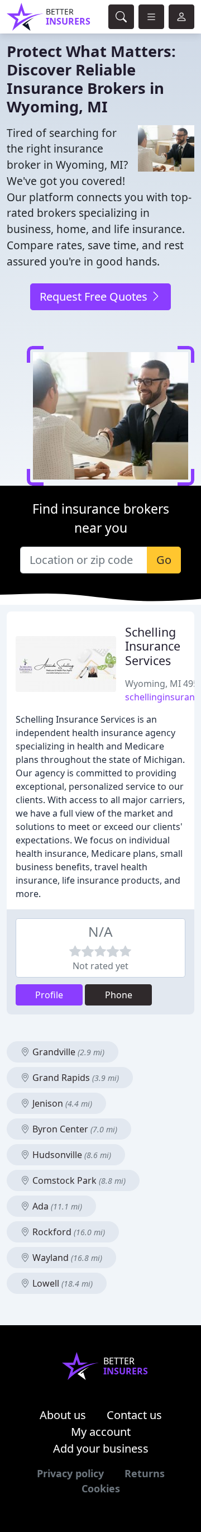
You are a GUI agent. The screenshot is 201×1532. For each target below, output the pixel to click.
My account (101, 1431)
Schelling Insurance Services (152, 646)
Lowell (61, 1283)
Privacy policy (70, 1473)
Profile (49, 995)
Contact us (134, 1414)
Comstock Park (78, 1180)
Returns (145, 1473)
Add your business (101, 1448)
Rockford (67, 1232)
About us (63, 1414)
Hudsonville (70, 1155)
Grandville (67, 1052)
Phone (118, 995)
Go (163, 559)
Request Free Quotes (95, 296)
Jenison (61, 1103)
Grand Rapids (74, 1077)
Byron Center (73, 1129)
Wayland (66, 1257)
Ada (56, 1206)
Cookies (101, 1488)
